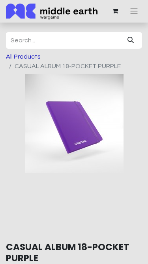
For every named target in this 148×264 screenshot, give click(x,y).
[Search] (130, 40)
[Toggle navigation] (134, 11)
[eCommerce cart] (115, 11)
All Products (23, 56)
